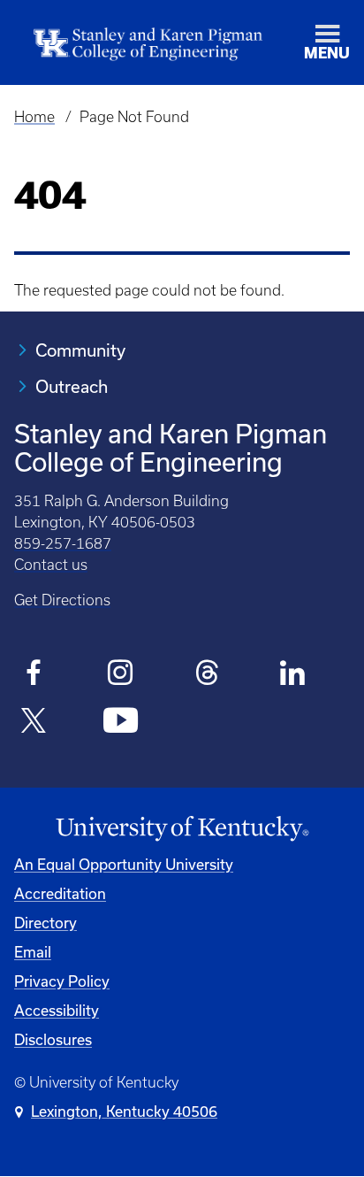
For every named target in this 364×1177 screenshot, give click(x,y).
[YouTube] (120, 723)
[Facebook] (34, 675)
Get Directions (62, 600)
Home (34, 117)
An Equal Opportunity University (123, 864)
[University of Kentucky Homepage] (182, 829)
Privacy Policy (62, 981)
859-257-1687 (62, 543)
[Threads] (207, 675)
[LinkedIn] (294, 675)
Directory (45, 922)
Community (80, 350)
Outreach (71, 386)
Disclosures (53, 1039)
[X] (34, 723)
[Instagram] (120, 675)
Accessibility (56, 1010)
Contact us (50, 565)
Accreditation (60, 893)
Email (32, 951)
